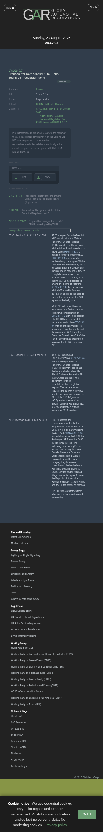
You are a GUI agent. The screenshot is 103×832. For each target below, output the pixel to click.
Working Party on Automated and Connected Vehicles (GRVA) (42, 654)
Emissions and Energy (22, 574)
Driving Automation (21, 567)
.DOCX (47, 177)
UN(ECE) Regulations (21, 610)
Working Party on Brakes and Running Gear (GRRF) (36, 698)
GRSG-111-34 (15, 195)
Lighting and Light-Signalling (25, 555)
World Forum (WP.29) (22, 647)
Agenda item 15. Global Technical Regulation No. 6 (53, 117)
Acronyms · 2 (63, 81)
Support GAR (17, 734)
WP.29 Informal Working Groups (27, 691)
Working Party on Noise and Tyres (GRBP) (32, 672)
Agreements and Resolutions (25, 629)
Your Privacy (17, 759)
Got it (87, 814)
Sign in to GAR (18, 747)
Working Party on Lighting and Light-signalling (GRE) (38, 666)
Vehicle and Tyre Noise (22, 580)
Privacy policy (56, 824)
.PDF (24, 177)
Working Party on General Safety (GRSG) (31, 660)
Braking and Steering (21, 586)
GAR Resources (18, 722)
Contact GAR (17, 728)
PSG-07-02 (14, 210)
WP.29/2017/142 (17, 221)
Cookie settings (19, 766)
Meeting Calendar (20, 543)
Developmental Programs (23, 636)
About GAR (16, 716)
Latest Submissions (21, 537)
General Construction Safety (25, 599)
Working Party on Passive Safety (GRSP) (31, 679)
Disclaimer (16, 753)
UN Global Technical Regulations (27, 617)
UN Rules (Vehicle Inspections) (26, 623)
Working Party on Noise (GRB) (26, 704)
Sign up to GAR (18, 741)
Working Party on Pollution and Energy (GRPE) (34, 685)
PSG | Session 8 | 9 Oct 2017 (51, 122)
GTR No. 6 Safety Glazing (49, 104)
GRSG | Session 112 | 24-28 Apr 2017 (53, 110)
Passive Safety (18, 561)
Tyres (13, 592)
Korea (39, 89)
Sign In (93, 7)
